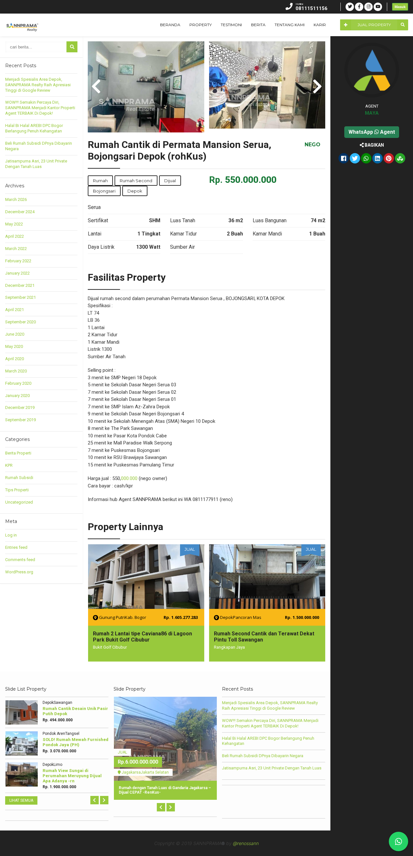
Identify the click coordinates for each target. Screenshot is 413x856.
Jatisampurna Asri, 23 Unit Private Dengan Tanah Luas (36, 164)
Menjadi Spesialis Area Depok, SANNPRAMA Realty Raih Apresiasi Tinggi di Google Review (38, 85)
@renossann (246, 843)
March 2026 (16, 199)
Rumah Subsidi (19, 477)
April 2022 (14, 236)
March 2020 (16, 371)
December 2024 (20, 211)
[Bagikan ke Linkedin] (377, 159)
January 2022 (17, 273)
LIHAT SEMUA (21, 800)
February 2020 (18, 383)
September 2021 (20, 297)
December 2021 (20, 285)
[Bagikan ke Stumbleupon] (400, 159)
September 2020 (20, 321)
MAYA (372, 113)
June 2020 (14, 334)
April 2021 (14, 309)
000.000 (129, 478)
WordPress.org (19, 571)
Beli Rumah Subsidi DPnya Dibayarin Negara (262, 755)
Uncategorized (19, 502)
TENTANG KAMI (290, 24)
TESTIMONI (231, 24)
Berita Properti (18, 453)
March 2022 (16, 248)
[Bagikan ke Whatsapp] (366, 159)
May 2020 (14, 346)
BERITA (258, 24)
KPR (9, 465)
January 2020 (17, 395)
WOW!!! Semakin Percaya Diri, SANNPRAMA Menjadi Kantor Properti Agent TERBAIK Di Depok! (40, 108)
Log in (11, 535)
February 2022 (18, 260)
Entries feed (16, 547)
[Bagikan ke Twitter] (355, 159)
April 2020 (14, 358)
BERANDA (170, 24)
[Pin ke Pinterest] (389, 159)
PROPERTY (200, 24)
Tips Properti (17, 489)
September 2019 (20, 419)
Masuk (400, 7)
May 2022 (14, 224)
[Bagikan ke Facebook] (343, 159)
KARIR (320, 24)
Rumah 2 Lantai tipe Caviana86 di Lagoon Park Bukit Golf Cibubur (142, 637)
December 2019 (20, 407)
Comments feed (20, 559)
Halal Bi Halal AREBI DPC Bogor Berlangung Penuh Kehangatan (34, 128)
